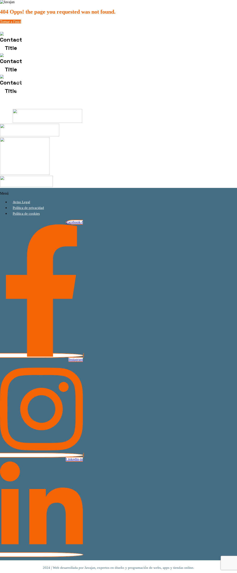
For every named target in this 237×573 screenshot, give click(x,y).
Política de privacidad (28, 208)
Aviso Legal (21, 202)
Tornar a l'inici (10, 22)
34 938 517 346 (59, 42)
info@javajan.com (50, 63)
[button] (77, 193)
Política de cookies (26, 213)
